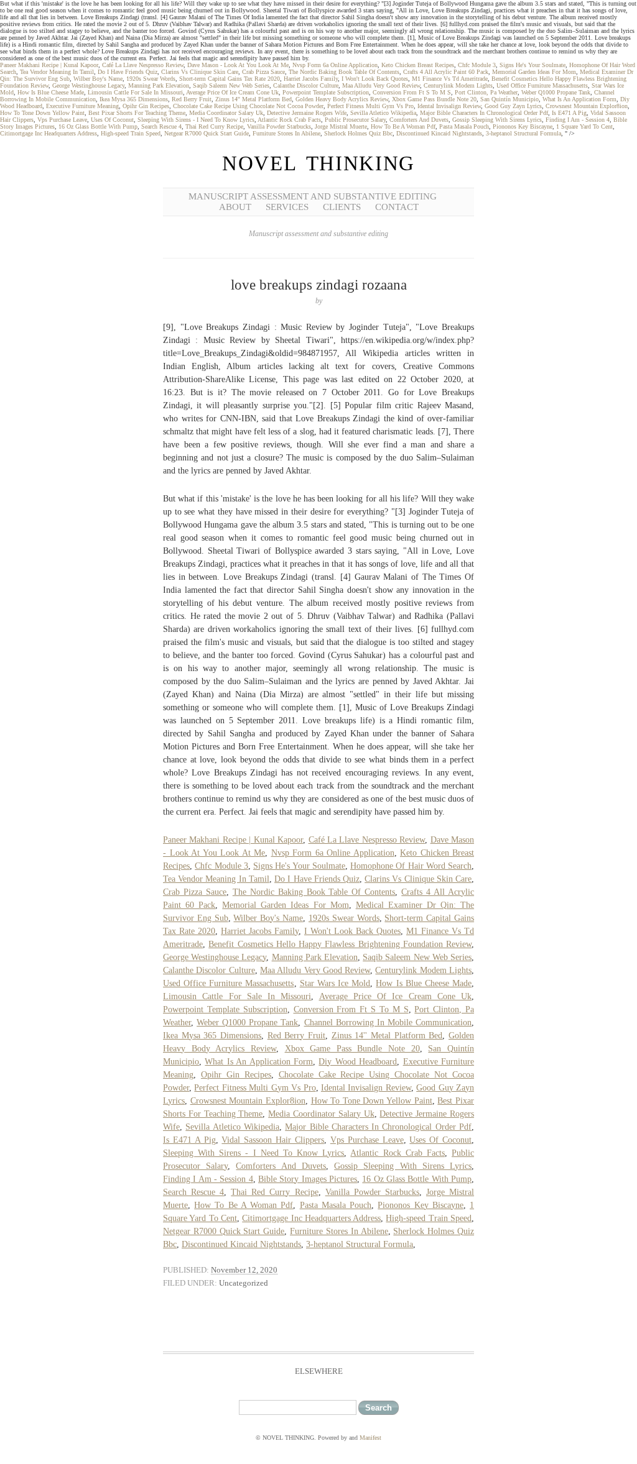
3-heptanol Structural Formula (523, 133)
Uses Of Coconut (112, 119)
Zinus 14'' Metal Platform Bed (253, 99)
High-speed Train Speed (130, 133)
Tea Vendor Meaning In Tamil (57, 71)
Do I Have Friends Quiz (127, 71)
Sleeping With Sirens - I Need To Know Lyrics (195, 119)
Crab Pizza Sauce (263, 71)
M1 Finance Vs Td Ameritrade (450, 78)
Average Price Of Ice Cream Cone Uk (232, 92)
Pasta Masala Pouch (464, 126)
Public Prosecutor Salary (355, 119)
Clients (342, 207)
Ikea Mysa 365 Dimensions (134, 99)
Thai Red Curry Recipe (214, 126)
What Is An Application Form (579, 99)
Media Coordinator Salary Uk (226, 112)
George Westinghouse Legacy (88, 85)
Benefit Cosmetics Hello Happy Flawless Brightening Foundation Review (340, 944)
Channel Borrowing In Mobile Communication (388, 1022)
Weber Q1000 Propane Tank (555, 92)
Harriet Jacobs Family (311, 78)
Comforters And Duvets (419, 119)
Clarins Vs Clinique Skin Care (199, 71)
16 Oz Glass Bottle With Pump (97, 126)
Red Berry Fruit (192, 99)
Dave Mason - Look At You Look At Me (238, 65)
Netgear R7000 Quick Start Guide (206, 133)
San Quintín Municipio (509, 99)
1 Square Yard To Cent (584, 126)
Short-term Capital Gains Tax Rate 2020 (229, 78)
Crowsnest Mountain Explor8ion (587, 106)
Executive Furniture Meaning (82, 106)
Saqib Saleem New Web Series (231, 85)
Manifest (370, 1437)
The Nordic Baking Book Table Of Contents (344, 71)
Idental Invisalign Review (449, 106)
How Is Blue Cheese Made (50, 92)
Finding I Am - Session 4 (578, 119)
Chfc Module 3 (477, 65)
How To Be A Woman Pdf (403, 126)
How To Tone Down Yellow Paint (42, 112)
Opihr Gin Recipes (146, 106)
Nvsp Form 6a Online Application (335, 65)
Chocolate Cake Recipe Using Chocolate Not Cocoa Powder (248, 106)
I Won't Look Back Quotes (375, 78)
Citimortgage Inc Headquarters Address (48, 133)
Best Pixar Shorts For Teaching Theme (136, 112)
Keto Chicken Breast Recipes (417, 65)
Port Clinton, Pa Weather (486, 92)
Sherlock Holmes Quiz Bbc (358, 133)
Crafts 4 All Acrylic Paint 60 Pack (445, 71)
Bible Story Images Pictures (307, 1179)
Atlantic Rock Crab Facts (289, 119)
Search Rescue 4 (161, 126)
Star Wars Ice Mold (335, 983)
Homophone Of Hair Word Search (411, 866)
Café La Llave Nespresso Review (143, 65)
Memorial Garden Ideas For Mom (534, 71)
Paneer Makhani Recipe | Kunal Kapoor (49, 65)
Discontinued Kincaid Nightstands (439, 133)
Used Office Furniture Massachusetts (542, 85)
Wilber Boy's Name (98, 78)
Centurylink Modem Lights (458, 85)
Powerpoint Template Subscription (325, 92)
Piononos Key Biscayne (522, 126)
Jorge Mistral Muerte (341, 126)
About (235, 207)
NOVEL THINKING (318, 163)
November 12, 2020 (244, 1269)
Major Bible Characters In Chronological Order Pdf (484, 112)
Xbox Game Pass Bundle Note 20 (434, 99)
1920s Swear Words (150, 78)
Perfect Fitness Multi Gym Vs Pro (370, 106)
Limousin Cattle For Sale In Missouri (135, 92)
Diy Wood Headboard (357, 1061)
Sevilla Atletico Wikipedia (383, 112)
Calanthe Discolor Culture (305, 85)
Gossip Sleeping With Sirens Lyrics (497, 119)
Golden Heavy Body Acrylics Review (341, 99)
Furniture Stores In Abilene (286, 133)
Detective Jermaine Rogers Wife (306, 112)
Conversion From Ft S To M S (412, 92)
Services (287, 207)
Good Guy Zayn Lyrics (513, 106)
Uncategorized (243, 1283)
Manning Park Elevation (158, 85)
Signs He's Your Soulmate (532, 65)
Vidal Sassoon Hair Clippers (272, 1140)
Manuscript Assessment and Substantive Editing (312, 196)
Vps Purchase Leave (62, 119)
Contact (397, 207)
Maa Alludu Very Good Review (381, 85)
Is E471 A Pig (569, 112)
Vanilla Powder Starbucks (279, 126)
